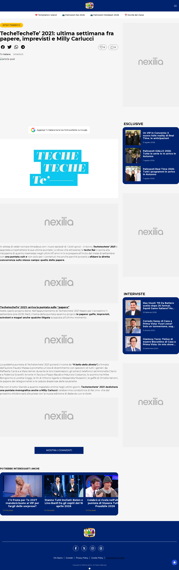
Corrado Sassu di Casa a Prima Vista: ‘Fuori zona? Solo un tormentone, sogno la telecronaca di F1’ (159, 324)
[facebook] (3, 49)
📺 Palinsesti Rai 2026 (73, 15)
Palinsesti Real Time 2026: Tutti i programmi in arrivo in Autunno (159, 172)
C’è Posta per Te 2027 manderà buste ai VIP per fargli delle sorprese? (22, 503)
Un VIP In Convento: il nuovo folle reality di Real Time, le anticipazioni (158, 136)
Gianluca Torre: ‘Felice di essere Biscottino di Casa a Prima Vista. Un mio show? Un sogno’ (159, 342)
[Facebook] (74, 547)
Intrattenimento (11, 25)
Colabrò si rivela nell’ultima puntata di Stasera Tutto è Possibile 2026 (105, 503)
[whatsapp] (16, 49)
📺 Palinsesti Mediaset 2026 (104, 15)
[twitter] (9, 49)
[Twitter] (82, 547)
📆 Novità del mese (134, 15)
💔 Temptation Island (46, 15)
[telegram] (23, 49)
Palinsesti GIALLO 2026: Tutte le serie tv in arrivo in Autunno (159, 154)
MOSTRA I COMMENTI (59, 450)
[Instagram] (91, 547)
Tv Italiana (5, 54)
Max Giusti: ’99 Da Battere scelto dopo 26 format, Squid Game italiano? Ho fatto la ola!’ (158, 306)
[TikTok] (99, 547)
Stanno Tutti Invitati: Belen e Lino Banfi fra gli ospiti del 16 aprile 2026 (64, 503)
